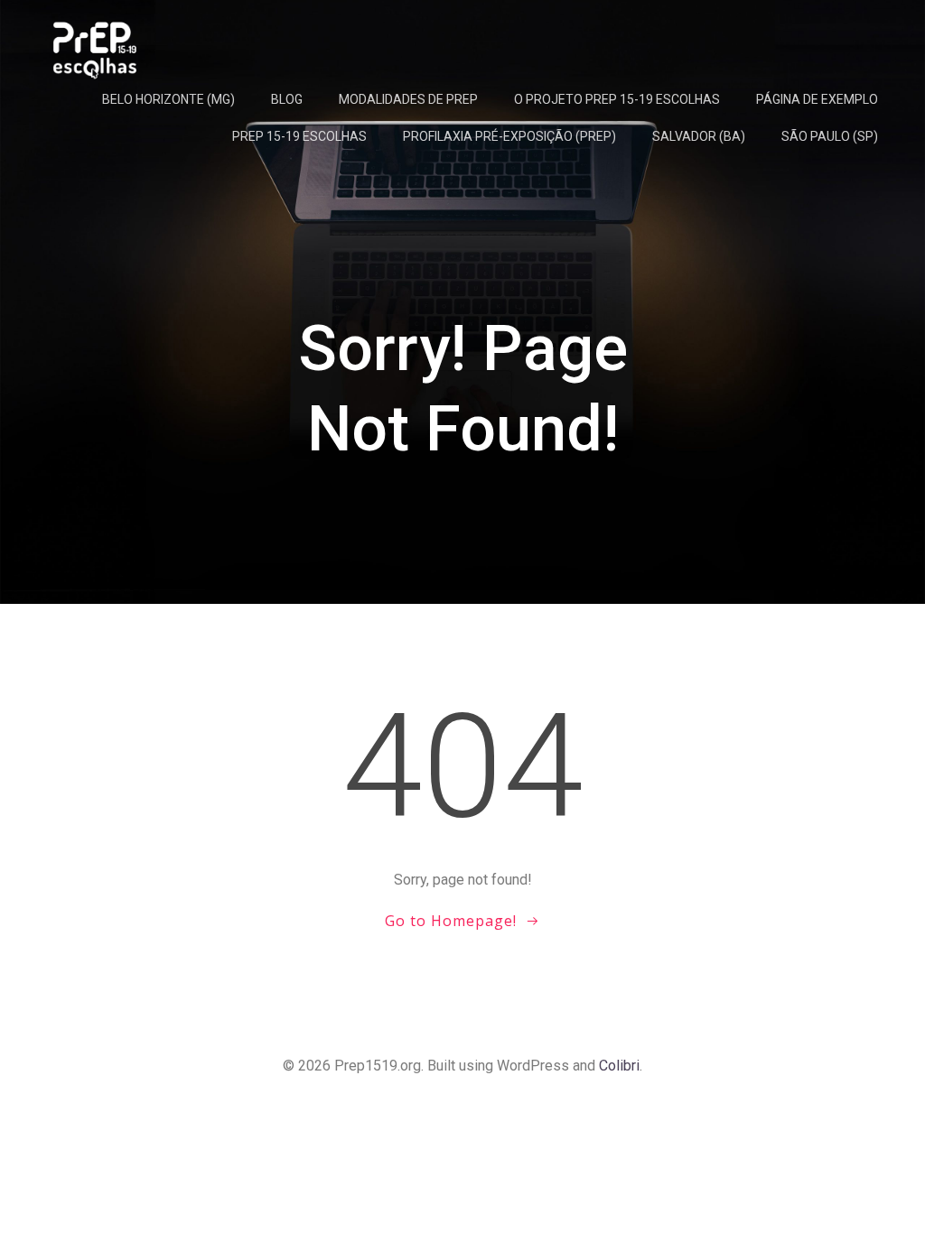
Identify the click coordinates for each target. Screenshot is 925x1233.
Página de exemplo (817, 99)
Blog (287, 99)
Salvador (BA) (698, 136)
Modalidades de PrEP (408, 99)
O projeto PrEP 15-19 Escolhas (617, 99)
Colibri (619, 1065)
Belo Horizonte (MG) (168, 99)
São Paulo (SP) (829, 136)
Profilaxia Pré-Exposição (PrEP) (509, 136)
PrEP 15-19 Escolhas (299, 136)
